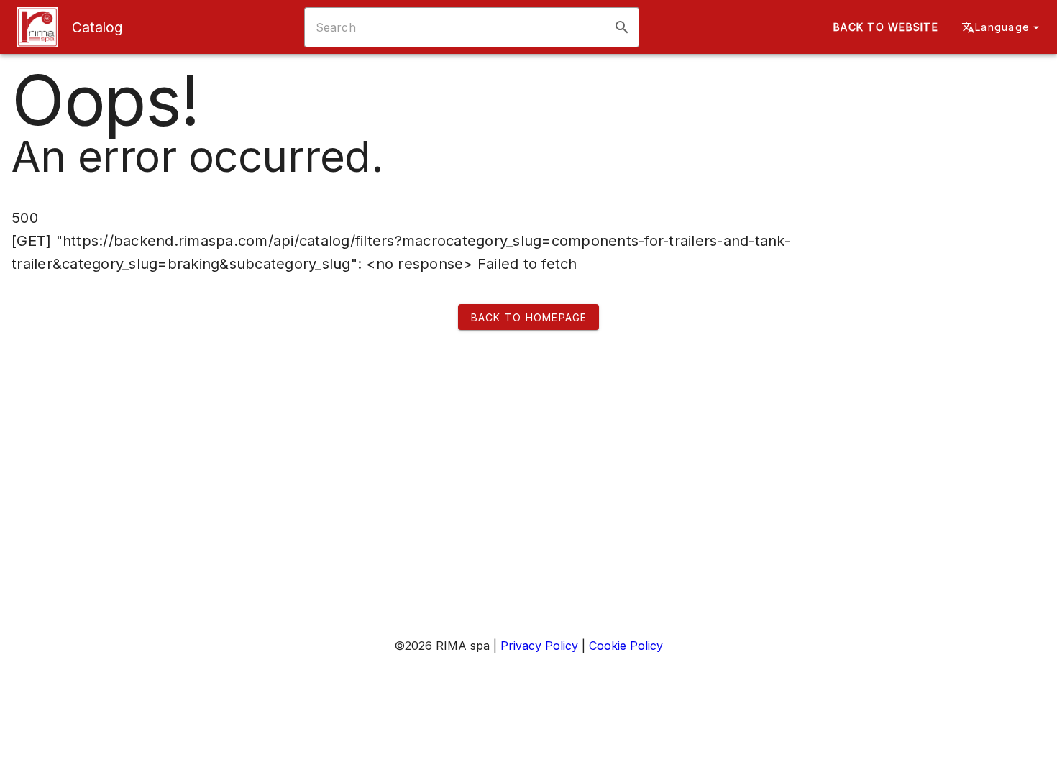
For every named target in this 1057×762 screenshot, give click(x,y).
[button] (622, 27)
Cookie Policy (626, 645)
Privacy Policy (539, 645)
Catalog (97, 27)
